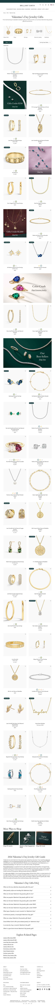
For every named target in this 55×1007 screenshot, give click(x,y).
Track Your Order (23, 969)
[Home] (27, 5)
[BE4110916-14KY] (40, 188)
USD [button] (31, 1003)
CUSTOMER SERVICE (24, 982)
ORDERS (22, 966)
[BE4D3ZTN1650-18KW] (14, 58)
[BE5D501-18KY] (40, 774)
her (7, 875)
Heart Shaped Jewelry (8, 951)
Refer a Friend (23, 993)
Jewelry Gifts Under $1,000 (9, 940)
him (11, 875)
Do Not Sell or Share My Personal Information (18, 1001)
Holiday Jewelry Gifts (8, 953)
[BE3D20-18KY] (14, 125)
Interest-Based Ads (41, 1000)
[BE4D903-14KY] (40, 708)
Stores (38, 972)
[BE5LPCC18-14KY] (40, 480)
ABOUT (47, 9)
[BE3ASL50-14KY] (14, 381)
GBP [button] (29, 1003)
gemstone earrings (18, 861)
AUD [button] (23, 1003)
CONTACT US (40, 966)
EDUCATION (6, 982)
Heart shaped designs (37, 869)
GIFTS (43, 9)
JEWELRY (39, 9)
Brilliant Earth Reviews (8, 979)
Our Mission (5, 970)
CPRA (39, 1001)
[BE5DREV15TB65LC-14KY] (40, 220)
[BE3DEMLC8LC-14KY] (14, 413)
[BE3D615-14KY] (14, 252)
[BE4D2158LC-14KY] (40, 125)
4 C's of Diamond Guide (8, 986)
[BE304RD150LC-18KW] (40, 446)
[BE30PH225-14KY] (14, 611)
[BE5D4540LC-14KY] (40, 92)
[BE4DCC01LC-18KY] (40, 611)
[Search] (40, 5)
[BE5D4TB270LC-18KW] (40, 676)
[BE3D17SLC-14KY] (14, 316)
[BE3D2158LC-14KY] (14, 513)
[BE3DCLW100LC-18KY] (14, 806)
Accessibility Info (23, 996)
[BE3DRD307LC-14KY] (40, 58)
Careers (5, 993)
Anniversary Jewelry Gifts (9, 948)
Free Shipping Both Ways (25, 972)
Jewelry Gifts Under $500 (9, 938)
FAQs (21, 986)
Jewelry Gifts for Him (8, 946)
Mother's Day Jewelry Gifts (9, 955)
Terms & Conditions (25, 1000)
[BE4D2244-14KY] (40, 513)
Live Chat (39, 969)
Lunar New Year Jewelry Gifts (10, 942)
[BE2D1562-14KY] (14, 644)
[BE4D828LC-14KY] (14, 676)
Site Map (43, 1001)
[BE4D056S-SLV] (40, 742)
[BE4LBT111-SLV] (40, 252)
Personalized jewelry (8, 866)
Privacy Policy (33, 1000)
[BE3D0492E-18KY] (14, 742)
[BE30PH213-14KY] (14, 188)
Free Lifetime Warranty (25, 974)
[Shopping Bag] (48, 5)
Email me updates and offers (44, 986)
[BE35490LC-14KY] (14, 579)
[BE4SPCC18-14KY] (40, 316)
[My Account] (43, 5)
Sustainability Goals (7, 974)
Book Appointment (41, 970)
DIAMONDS (27, 9)
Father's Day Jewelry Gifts (9, 957)
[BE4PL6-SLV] (14, 480)
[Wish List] (45, 5)
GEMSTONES (34, 9)
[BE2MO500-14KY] (14, 446)
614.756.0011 (39, 975)
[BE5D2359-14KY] (40, 381)
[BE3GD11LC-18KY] (14, 547)
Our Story (5, 969)
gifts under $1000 (9, 873)
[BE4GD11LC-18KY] (40, 806)
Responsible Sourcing (7, 972)
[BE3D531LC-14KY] (14, 708)
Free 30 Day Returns (24, 970)
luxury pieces (26, 873)
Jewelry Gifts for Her (8, 944)
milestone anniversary (8, 864)
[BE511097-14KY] (40, 579)
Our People (5, 977)
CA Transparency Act (32, 1001)
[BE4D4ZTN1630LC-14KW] (40, 413)
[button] (49, 31)
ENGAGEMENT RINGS (11, 9)
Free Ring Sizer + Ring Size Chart (10, 991)
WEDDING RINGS (20, 9)
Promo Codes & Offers (25, 991)
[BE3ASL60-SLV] (14, 774)
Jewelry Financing (23, 988)
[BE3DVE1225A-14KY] (40, 644)
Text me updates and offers (44, 984)
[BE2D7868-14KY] (14, 157)
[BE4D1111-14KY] (40, 547)
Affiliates (39, 977)
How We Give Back (7, 975)
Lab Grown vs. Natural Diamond (10, 988)
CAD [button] (26, 1003)
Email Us (38, 974)
